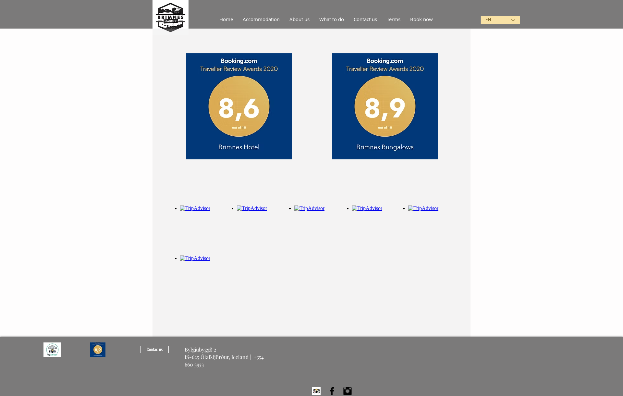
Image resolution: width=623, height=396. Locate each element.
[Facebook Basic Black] (332, 391)
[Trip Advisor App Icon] (316, 391)
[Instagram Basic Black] (347, 391)
